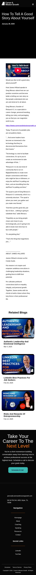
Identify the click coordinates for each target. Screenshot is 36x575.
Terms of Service (17, 567)
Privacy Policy (27, 567)
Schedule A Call (17, 470)
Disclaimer (7, 567)
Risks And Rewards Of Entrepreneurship (14, 415)
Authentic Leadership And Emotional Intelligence (16, 342)
